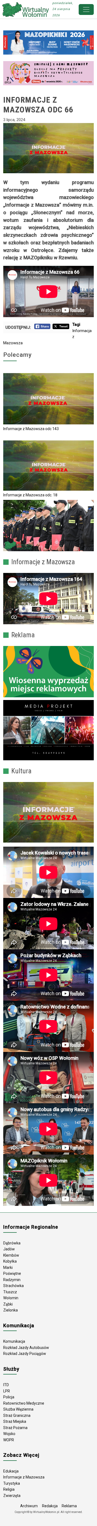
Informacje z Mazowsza (23, 1477)
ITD (6, 1385)
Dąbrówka (11, 1243)
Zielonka (10, 1310)
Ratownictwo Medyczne (23, 1403)
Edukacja (11, 1471)
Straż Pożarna (15, 1428)
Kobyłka (10, 1261)
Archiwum (29, 1506)
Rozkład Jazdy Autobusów (26, 1347)
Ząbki (8, 1304)
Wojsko (9, 1434)
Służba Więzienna (18, 1409)
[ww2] (48, 671)
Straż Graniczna (16, 1415)
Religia (9, 1489)
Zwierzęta (11, 1495)
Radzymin (11, 1280)
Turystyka (11, 1483)
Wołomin (10, 1298)
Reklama (69, 1506)
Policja (8, 1397)
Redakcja (50, 1506)
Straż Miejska (14, 1421)
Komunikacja (14, 1341)
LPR (6, 1391)
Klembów (11, 1255)
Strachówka (13, 1286)
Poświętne (12, 1273)
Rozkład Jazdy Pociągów (24, 1353)
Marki (8, 1267)
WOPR (8, 1440)
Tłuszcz (10, 1292)
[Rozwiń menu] (86, 9)
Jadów (9, 1249)
